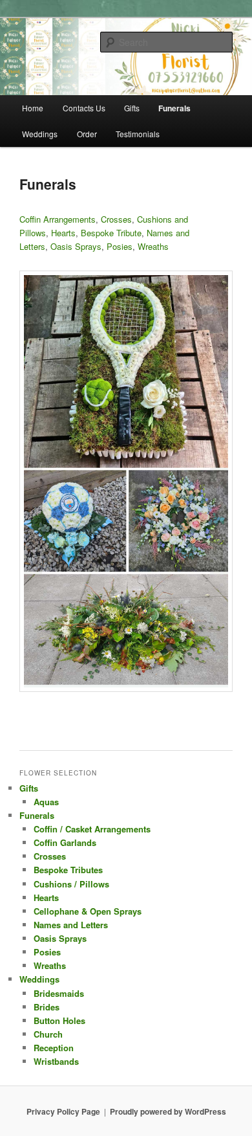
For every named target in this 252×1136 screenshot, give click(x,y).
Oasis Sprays (75, 246)
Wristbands (56, 1061)
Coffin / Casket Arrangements (92, 829)
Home (32, 107)
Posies (119, 246)
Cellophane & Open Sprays (88, 911)
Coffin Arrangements (57, 219)
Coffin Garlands (65, 842)
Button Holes (59, 1020)
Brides (46, 1007)
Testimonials (138, 133)
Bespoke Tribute (111, 233)
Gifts (132, 107)
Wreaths (153, 246)
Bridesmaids (59, 993)
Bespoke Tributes (68, 869)
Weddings (40, 133)
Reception (54, 1047)
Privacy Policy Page (63, 1111)
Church (48, 1034)
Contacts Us (84, 107)
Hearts (63, 233)
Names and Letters (71, 925)
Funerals (174, 108)
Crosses (116, 219)
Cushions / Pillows (71, 884)
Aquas (46, 802)
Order (87, 133)
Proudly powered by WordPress (168, 1111)
